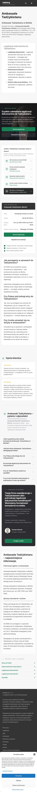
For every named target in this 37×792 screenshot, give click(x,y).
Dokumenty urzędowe (9, 739)
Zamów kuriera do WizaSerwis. (11, 750)
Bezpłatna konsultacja (18, 135)
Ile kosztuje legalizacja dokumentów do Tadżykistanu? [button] (17, 464)
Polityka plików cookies (17, 789)
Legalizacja (6, 730)
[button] (34, 754)
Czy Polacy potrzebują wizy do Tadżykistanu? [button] (14, 457)
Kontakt (5, 747)
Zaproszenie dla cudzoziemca (11, 666)
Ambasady (6, 741)
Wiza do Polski (6, 663)
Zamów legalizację (18, 129)
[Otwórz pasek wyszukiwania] (26, 3)
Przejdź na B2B (18, 541)
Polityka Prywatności (21, 708)
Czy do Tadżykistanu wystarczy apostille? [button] (14, 472)
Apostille (5, 677)
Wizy (4, 733)
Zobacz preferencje (18, 785)
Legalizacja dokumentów (10, 670)
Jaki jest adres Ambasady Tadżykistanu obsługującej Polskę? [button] (17, 449)
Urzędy (5, 744)
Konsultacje (6, 736)
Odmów (18, 780)
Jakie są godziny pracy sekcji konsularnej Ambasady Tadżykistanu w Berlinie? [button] (17, 441)
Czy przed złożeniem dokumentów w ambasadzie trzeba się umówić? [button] (16, 479)
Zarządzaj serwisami (8, 771)
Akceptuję (18, 776)
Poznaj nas (6, 727)
